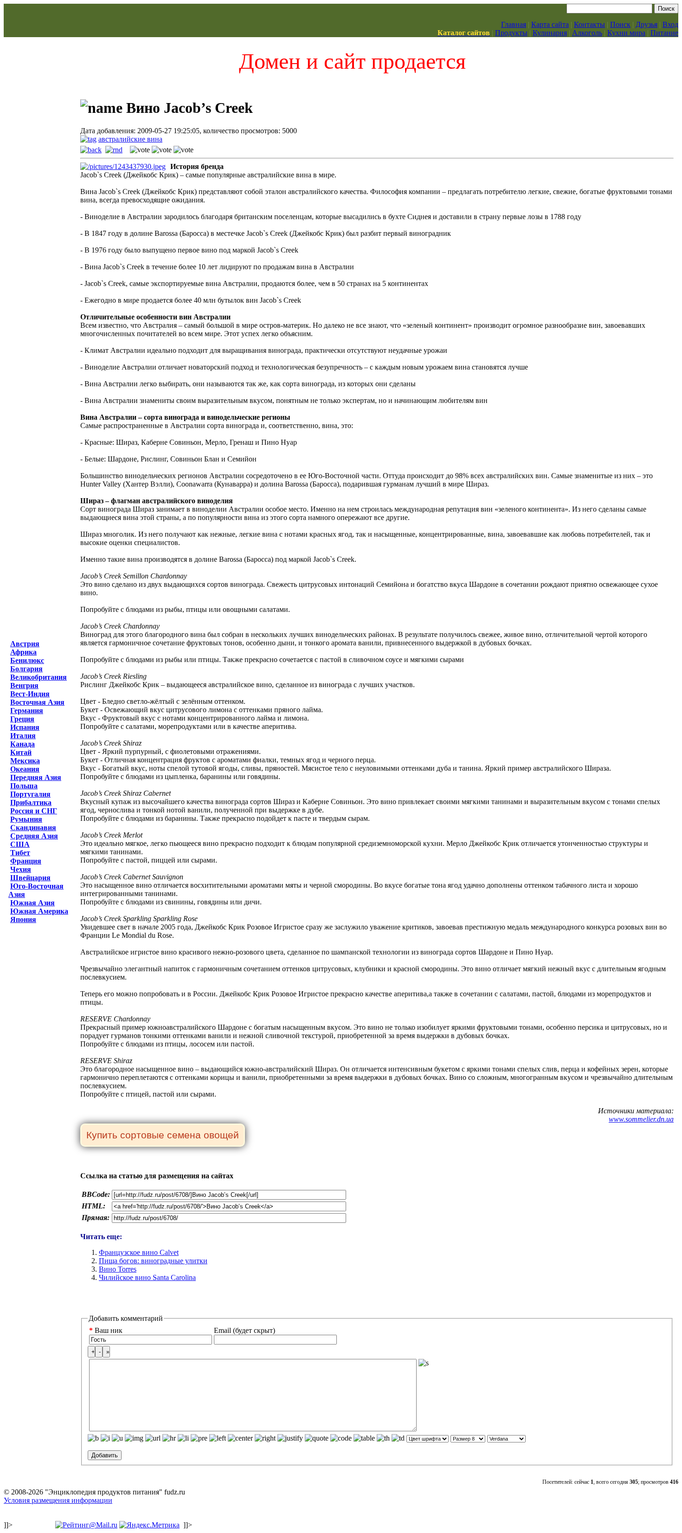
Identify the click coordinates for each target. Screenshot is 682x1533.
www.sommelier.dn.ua (641, 1119)
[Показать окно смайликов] (423, 1363)
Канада (22, 744)
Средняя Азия (34, 836)
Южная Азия (32, 903)
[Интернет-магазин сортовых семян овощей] (162, 1136)
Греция (22, 719)
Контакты (589, 24)
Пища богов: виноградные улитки (153, 1261)
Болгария (26, 669)
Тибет (20, 853)
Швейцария (30, 878)
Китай (21, 752)
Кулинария (550, 33)
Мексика (25, 761)
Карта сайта (550, 24)
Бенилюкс (27, 660)
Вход (670, 24)
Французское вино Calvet (139, 1252)
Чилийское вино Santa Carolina (147, 1277)
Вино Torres (117, 1269)
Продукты (511, 33)
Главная (513, 24)
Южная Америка (39, 911)
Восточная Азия (37, 702)
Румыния (26, 819)
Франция (25, 861)
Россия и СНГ (33, 811)
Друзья (646, 24)
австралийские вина (130, 139)
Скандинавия (33, 827)
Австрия (24, 644)
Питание (664, 33)
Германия (26, 711)
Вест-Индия (30, 694)
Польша (24, 786)
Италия (23, 736)
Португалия (30, 794)
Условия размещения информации (58, 1500)
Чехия (20, 869)
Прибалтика (30, 802)
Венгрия (24, 685)
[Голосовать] (140, 150)
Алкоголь (587, 33)
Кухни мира (626, 33)
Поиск (620, 24)
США (20, 844)
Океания (24, 769)
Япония (23, 919)
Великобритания (38, 677)
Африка (23, 652)
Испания (24, 727)
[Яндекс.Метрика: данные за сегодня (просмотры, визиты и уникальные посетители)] (149, 1525)
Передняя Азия (35, 777)
